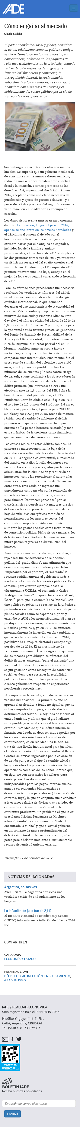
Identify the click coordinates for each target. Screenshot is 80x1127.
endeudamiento (57, 976)
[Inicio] (13, 9)
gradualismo (15, 980)
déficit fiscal (15, 976)
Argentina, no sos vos (20, 887)
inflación (35, 976)
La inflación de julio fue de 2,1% (27, 910)
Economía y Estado (20, 959)
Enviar (12, 1114)
